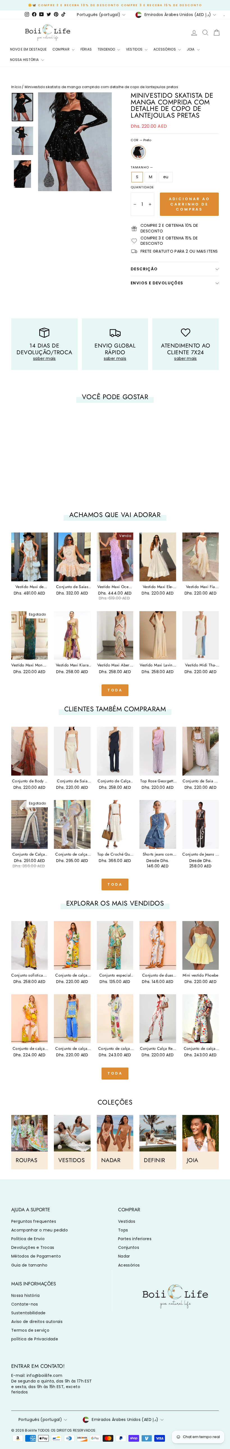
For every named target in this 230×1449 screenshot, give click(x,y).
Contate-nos (24, 1304)
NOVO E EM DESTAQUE (28, 49)
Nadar (124, 1256)
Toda (115, 690)
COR (141, 140)
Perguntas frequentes (33, 1221)
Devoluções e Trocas (32, 1247)
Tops (123, 1230)
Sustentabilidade (28, 1313)
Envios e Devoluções (157, 283)
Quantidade (142, 187)
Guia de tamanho (29, 1265)
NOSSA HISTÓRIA (25, 59)
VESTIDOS (135, 49)
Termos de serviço (30, 1330)
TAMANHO (142, 167)
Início (16, 87)
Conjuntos (128, 1247)
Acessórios (129, 1265)
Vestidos (126, 1221)
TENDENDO (107, 49)
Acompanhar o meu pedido (39, 1230)
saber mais (44, 358)
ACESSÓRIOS (165, 49)
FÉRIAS (86, 49)
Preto (138, 152)
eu (166, 177)
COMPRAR (61, 49)
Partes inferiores (134, 1239)
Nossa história (25, 1295)
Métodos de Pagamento (36, 1256)
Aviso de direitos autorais (37, 1321)
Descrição (144, 269)
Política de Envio (28, 1239)
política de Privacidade (34, 1339)
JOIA (191, 49)
